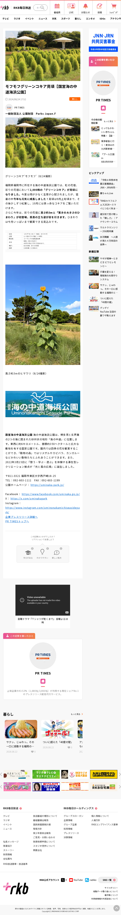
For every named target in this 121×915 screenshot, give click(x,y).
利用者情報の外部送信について (104, 898)
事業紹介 (7, 845)
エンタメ (90, 18)
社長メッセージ (11, 841)
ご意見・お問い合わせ (44, 837)
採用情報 (7, 854)
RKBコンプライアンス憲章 (104, 824)
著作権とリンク (111, 895)
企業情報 (68, 820)
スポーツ (65, 18)
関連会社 (37, 850)
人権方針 (95, 820)
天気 (54, 18)
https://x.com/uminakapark (29, 498)
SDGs (102, 18)
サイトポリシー (111, 887)
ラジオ (17, 18)
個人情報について (100, 815)
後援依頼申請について (44, 841)
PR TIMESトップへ (17, 521)
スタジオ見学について (44, 845)
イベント (29, 18)
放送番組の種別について (45, 815)
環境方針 (37, 828)
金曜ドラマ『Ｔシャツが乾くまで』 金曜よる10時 (43, 620)
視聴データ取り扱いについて (105, 891)
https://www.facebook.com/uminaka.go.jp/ (51, 494)
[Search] (42, 8)
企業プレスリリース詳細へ (21, 517)
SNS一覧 (107, 879)
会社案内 (7, 858)
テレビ (5, 18)
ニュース (43, 18)
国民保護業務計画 (42, 824)
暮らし (78, 18)
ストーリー (8, 850)
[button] (1, 774)
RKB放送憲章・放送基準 (15, 863)
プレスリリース (71, 833)
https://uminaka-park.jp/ (47, 485)
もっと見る (75, 714)
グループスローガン (73, 815)
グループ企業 (70, 824)
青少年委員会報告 (42, 833)
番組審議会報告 (41, 820)
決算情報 (68, 837)
